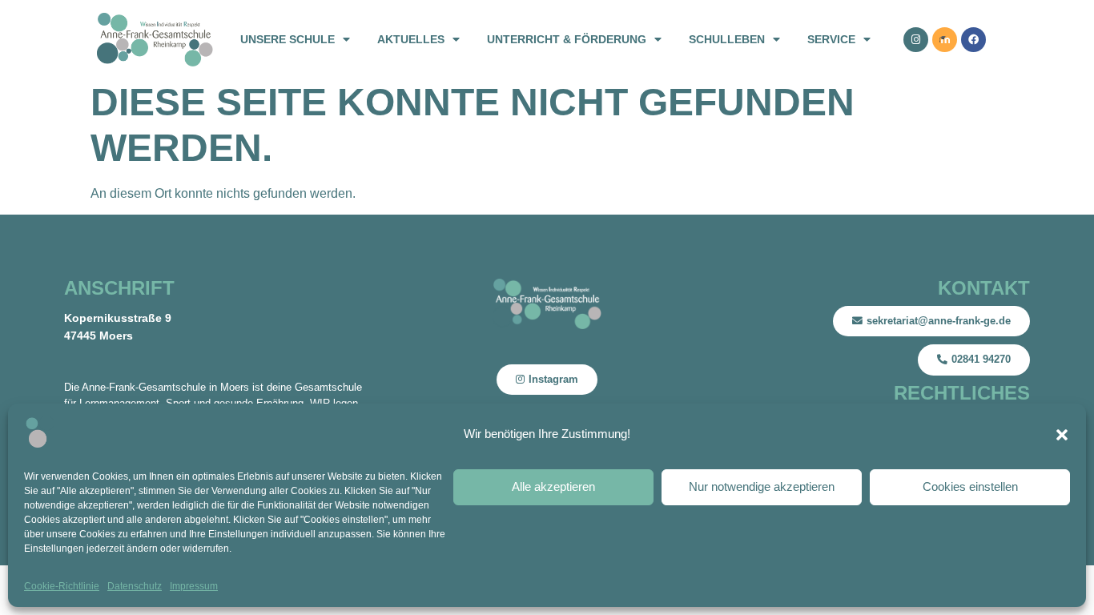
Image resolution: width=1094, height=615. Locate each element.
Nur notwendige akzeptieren (762, 487)
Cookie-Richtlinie (61, 586)
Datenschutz (134, 586)
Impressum (194, 586)
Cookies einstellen (970, 487)
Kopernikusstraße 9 (117, 318)
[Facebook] (973, 39)
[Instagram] (915, 39)
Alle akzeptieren (553, 487)
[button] (1062, 435)
